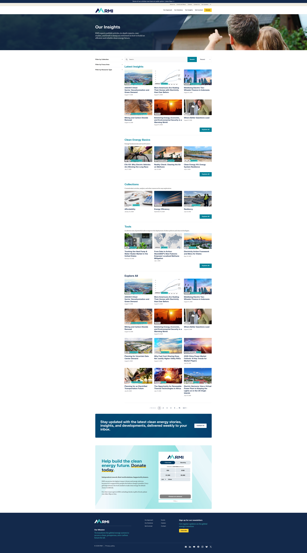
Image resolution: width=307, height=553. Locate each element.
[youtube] (194, 547)
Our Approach (167, 10)
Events (163, 520)
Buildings (164, 83)
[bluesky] (207, 547)
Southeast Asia (196, 83)
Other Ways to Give (110, 494)
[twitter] (211, 547)
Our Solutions (178, 10)
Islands (196, 382)
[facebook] (198, 547)
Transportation (137, 160)
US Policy (194, 160)
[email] (186, 547)
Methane (171, 160)
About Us (172, 4)
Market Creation (137, 83)
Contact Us (197, 4)
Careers (190, 4)
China (199, 352)
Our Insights (189, 10)
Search (192, 59)
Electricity (196, 205)
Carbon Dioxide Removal (139, 113)
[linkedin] (190, 547)
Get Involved (199, 10)
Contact (163, 526)
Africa (163, 382)
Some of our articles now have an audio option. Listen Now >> (153, 1)
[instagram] (202, 547)
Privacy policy (110, 546)
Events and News (181, 4)
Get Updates (205, 4)
